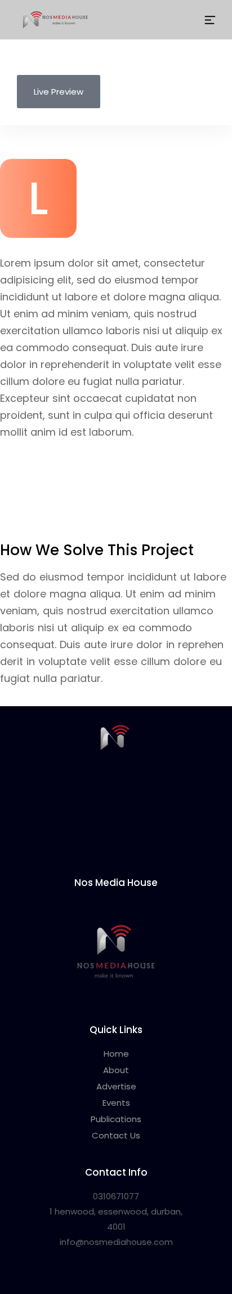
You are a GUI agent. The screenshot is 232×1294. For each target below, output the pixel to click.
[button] (210, 19)
